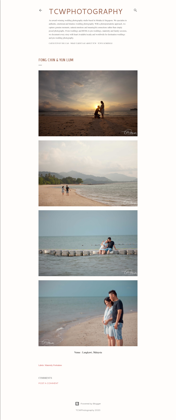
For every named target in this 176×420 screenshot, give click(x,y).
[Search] (135, 9)
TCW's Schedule (105, 43)
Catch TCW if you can (59, 43)
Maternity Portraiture (53, 365)
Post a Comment (48, 383)
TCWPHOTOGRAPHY (86, 11)
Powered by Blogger (91, 403)
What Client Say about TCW (83, 43)
